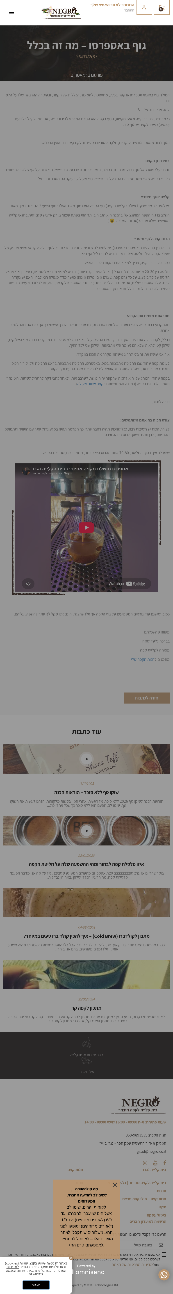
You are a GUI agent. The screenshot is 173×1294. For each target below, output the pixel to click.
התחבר (129, 10)
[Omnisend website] (86, 1269)
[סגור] (71, 1258)
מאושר (36, 1285)
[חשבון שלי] (144, 7)
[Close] (114, 1185)
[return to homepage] (61, 17)
